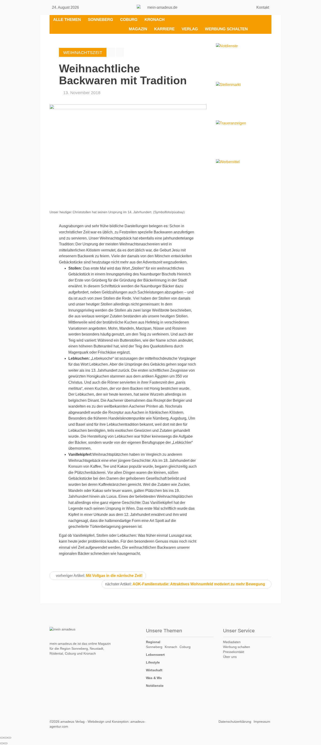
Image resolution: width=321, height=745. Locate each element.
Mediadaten (232, 642)
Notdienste (155, 685)
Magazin (138, 29)
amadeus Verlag (72, 721)
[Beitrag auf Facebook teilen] (111, 52)
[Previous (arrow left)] (2, 743)
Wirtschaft (154, 670)
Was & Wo (154, 678)
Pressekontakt (233, 652)
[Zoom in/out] (9, 737)
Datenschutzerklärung (235, 721)
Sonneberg (100, 19)
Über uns (230, 657)
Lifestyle (153, 662)
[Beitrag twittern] (120, 52)
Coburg (128, 19)
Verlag (190, 29)
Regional (153, 642)
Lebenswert (155, 654)
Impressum (262, 721)
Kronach (154, 19)
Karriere (164, 29)
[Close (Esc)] (2, 737)
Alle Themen (67, 19)
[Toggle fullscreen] (6, 737)
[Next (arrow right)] (6, 743)
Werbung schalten (226, 29)
